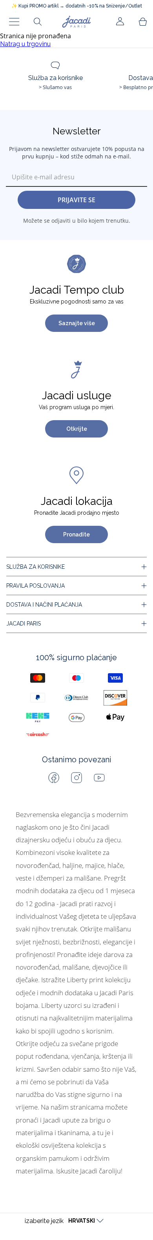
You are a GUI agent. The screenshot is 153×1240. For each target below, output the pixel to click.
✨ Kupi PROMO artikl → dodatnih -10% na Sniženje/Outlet (76, 6)
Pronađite (76, 534)
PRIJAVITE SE (76, 199)
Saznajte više (76, 323)
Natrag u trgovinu (25, 44)
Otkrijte (76, 429)
